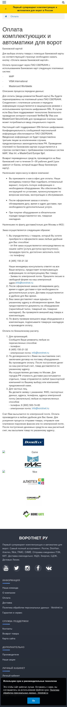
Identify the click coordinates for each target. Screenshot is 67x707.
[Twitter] (16, 568)
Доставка (7, 602)
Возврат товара (10, 633)
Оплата (15, 16)
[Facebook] (38, 568)
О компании (8, 592)
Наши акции (8, 659)
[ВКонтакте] (48, 568)
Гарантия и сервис (12, 612)
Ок (33, 700)
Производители (10, 654)
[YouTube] (5, 568)
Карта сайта (8, 638)
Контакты (7, 628)
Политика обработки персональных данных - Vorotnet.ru (32, 607)
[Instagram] (27, 568)
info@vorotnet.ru (24, 282)
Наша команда (10, 587)
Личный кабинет (11, 675)
